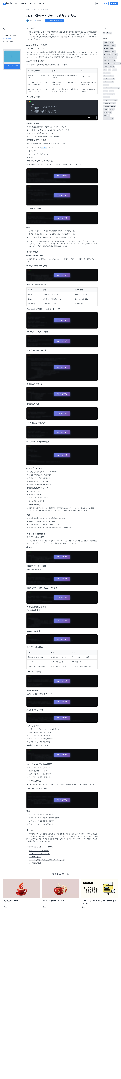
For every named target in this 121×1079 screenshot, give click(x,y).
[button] (97, 3)
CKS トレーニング (108, 82)
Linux (105, 42)
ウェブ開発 (106, 115)
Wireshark (106, 94)
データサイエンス (108, 118)
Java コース (63, 873)
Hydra (112, 94)
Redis (113, 103)
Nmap (111, 91)
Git (109, 70)
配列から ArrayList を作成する (39, 851)
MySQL (115, 100)
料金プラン (42, 3)
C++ (110, 112)
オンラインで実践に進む (55, 20)
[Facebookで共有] (107, 33)
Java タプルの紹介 (35, 857)
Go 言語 (112, 109)
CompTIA (106, 97)
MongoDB (106, 106)
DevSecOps (107, 54)
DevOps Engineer (108, 48)
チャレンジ (24, 3)
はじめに (5, 32)
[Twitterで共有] (104, 33)
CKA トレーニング (108, 76)
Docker (114, 70)
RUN (89, 117)
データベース (107, 100)
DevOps (111, 42)
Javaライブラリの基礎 (9, 35)
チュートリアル (37, 9)
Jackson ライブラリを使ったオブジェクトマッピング (46, 860)
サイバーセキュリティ (109, 45)
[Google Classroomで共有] (110, 33)
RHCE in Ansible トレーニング (111, 88)
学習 (16, 3)
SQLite (113, 106)
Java (46, 9)
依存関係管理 (7, 38)
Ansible (106, 85)
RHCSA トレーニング (109, 61)
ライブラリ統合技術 (9, 41)
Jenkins (105, 91)
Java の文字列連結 (35, 863)
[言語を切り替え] (97, 3)
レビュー (33, 3)
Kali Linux (114, 54)
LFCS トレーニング (109, 67)
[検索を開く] (92, 3)
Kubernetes (107, 73)
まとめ (5, 45)
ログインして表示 (62, 176)
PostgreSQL (107, 103)
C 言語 (105, 112)
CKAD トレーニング (109, 79)
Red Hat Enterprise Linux (110, 57)
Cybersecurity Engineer (109, 51)
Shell (105, 70)
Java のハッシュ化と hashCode (39, 854)
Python (105, 109)
